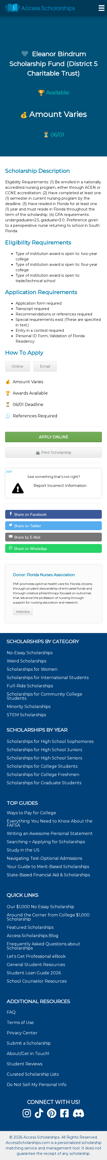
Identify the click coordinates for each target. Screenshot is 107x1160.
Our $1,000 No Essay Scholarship (40, 906)
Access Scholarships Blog (32, 935)
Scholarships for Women (32, 669)
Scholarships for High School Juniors (44, 749)
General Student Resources (36, 964)
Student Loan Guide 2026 (34, 972)
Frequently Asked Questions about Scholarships (43, 946)
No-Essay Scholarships (29, 652)
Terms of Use (20, 1022)
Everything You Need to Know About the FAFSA (49, 823)
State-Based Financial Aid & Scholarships (48, 874)
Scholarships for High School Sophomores (50, 741)
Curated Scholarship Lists (33, 1074)
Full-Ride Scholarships (30, 685)
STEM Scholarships (26, 714)
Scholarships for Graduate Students (44, 782)
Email (45, 366)
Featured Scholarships (31, 927)
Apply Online (53, 437)
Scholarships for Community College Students (44, 696)
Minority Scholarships (28, 706)
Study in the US (23, 850)
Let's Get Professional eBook (36, 956)
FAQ (11, 1012)
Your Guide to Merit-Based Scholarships (48, 866)
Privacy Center (22, 1032)
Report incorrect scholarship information (9, 471)
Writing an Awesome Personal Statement (50, 833)
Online (17, 366)
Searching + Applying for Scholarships (46, 841)
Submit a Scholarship (29, 1043)
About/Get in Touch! (28, 1053)
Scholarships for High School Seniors (44, 758)
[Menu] (101, 8)
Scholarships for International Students (48, 677)
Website (23, 611)
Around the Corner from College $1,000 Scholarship (48, 917)
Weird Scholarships (26, 661)
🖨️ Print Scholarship (53, 452)
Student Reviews (24, 1063)
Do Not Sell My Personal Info (36, 1084)
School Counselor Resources (36, 981)
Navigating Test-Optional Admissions (44, 858)
